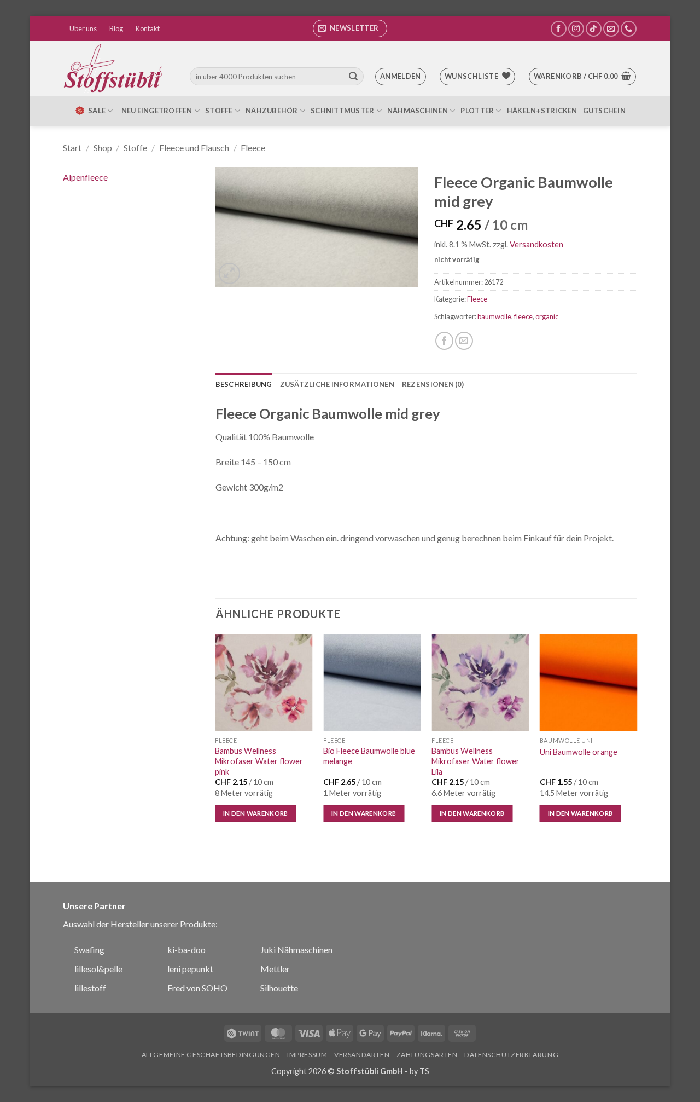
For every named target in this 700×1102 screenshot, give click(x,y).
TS (424, 1071)
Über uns (83, 28)
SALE (97, 110)
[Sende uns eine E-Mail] (611, 29)
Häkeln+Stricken (542, 110)
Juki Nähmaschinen (296, 949)
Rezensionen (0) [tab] (433, 384)
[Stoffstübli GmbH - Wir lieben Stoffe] (115, 68)
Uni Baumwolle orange (578, 752)
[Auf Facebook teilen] (444, 341)
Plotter (477, 110)
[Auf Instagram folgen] (576, 29)
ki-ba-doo (186, 949)
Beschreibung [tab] (243, 384)
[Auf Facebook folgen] (559, 29)
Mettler (275, 968)
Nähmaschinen (417, 110)
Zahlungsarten (427, 1055)
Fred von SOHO (197, 988)
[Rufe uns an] (629, 29)
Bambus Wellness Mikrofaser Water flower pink (259, 761)
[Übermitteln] (353, 76)
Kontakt (148, 28)
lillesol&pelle (98, 968)
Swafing (89, 949)
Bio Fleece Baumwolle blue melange (369, 756)
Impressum (307, 1055)
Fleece (253, 147)
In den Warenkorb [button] (255, 813)
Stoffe (219, 110)
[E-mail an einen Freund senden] (464, 341)
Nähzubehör (272, 110)
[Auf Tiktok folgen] (594, 29)
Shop (103, 147)
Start (72, 147)
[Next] (636, 738)
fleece (523, 316)
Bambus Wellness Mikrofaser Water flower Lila (475, 761)
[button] (350, 28)
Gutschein (604, 110)
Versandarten (361, 1055)
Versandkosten (536, 244)
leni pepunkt (190, 968)
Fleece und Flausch (194, 147)
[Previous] (216, 738)
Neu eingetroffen (156, 110)
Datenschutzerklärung (511, 1055)
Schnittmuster (342, 110)
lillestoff (90, 988)
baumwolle (494, 316)
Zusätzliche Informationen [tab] (337, 384)
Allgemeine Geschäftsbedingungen (211, 1055)
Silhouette (279, 988)
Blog (116, 28)
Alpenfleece (85, 177)
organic (546, 316)
